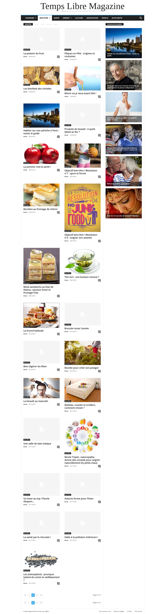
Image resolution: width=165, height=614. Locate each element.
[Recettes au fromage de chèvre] (41, 195)
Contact (129, 611)
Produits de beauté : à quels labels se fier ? (80, 130)
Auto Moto (117, 18)
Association (92, 18)
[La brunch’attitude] (41, 315)
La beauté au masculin (35, 401)
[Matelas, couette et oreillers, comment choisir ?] (83, 390)
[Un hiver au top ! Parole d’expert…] (41, 484)
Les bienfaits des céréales (37, 88)
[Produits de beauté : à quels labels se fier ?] (83, 114)
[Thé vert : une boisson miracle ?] (83, 261)
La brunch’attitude (33, 330)
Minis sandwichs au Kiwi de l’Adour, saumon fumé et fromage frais (38, 289)
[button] (140, 18)
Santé (56, 18)
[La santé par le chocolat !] (41, 523)
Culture (79, 18)
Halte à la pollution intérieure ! (81, 537)
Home (36, 24)
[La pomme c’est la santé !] (41, 154)
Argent (66, 18)
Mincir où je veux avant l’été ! (80, 93)
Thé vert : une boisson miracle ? (82, 277)
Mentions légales (119, 611)
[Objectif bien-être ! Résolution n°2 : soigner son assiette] (83, 208)
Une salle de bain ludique (37, 443)
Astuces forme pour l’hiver (79, 498)
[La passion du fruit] (41, 39)
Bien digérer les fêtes (35, 366)
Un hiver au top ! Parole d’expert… (36, 500)
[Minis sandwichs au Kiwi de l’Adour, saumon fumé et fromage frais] (41, 266)
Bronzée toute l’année (77, 328)
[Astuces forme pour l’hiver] (83, 484)
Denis (25, 56)
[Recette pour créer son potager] (83, 353)
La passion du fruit (33, 53)
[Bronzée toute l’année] (83, 314)
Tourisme (29, 18)
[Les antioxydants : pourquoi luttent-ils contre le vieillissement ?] (41, 559)
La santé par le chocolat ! (37, 537)
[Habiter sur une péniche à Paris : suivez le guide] (41, 115)
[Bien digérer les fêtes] (41, 352)
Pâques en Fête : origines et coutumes (80, 55)
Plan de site (138, 611)
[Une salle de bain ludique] (41, 429)
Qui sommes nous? (105, 611)
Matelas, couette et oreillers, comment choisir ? (80, 406)
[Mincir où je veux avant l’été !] (83, 78)
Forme (42, 24)
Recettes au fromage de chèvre (40, 209)
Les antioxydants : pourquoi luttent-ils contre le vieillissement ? (41, 577)
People (105, 18)
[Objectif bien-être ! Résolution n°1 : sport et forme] (83, 156)
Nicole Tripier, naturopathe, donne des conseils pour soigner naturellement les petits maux (82, 460)
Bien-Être (44, 18)
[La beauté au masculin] (41, 388)
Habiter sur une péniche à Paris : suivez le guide (41, 132)
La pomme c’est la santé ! (37, 166)
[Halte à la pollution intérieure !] (83, 523)
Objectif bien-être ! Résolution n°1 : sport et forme (81, 172)
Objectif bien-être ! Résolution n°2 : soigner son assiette (81, 236)
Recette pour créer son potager (82, 367)
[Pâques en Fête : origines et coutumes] (83, 39)
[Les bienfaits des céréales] (41, 76)
